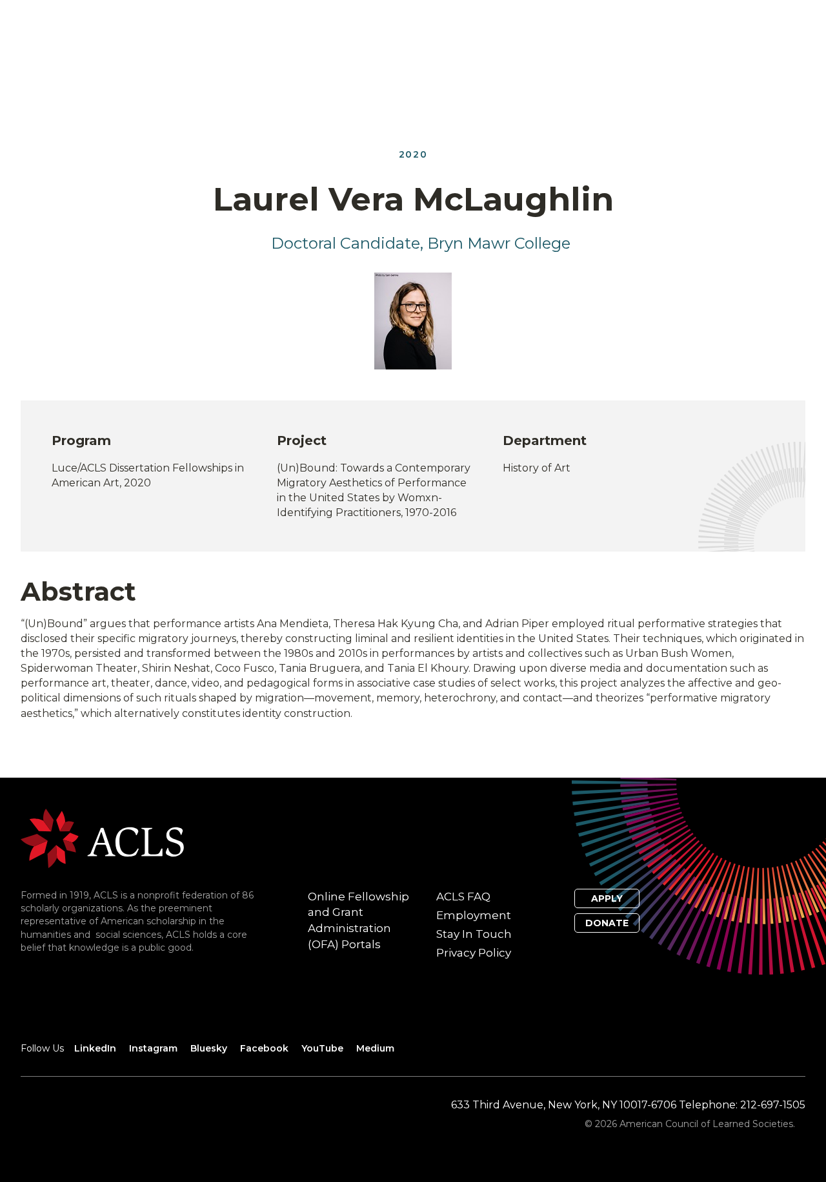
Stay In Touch (474, 934)
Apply (607, 898)
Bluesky (208, 1048)
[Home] (102, 837)
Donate (607, 923)
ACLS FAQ (463, 896)
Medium (375, 1048)
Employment (473, 915)
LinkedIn (95, 1048)
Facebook (264, 1048)
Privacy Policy (473, 952)
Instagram (153, 1048)
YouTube (322, 1048)
